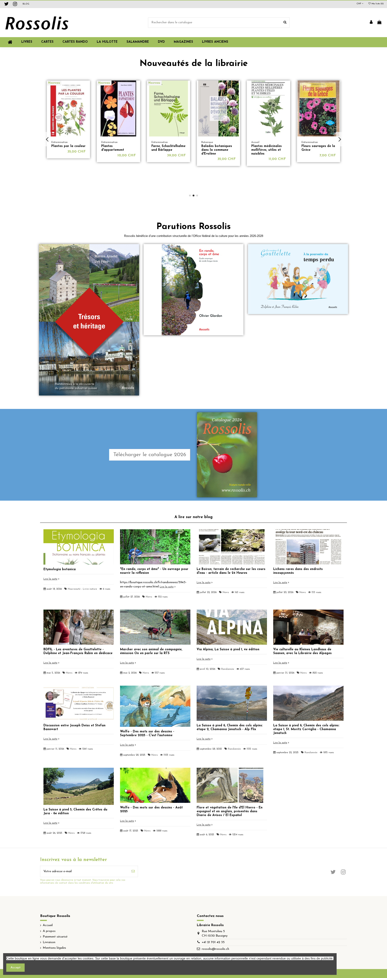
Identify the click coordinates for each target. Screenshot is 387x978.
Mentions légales (54, 948)
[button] (183, 42)
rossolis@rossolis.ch (215, 949)
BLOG (26, 4)
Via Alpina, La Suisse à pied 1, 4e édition (228, 649)
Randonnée (227, 669)
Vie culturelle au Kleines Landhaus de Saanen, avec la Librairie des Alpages (302, 651)
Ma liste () (377, 3)
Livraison (49, 942)
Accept (16, 967)
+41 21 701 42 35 (213, 942)
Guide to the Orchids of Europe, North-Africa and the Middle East (308, 163)
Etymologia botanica (59, 569)
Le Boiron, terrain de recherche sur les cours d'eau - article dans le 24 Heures (231, 571)
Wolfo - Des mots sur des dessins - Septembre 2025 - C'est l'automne (147, 733)
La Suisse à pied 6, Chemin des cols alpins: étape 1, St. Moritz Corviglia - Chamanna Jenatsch (306, 729)
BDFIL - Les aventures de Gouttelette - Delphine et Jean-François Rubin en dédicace (77, 651)
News (149, 597)
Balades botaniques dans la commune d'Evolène (116, 150)
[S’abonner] (133, 871)
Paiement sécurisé (55, 936)
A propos (49, 931)
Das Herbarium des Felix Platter (266, 148)
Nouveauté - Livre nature (82, 589)
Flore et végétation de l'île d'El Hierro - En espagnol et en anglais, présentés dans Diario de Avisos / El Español (229, 811)
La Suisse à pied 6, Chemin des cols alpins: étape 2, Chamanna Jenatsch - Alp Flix (230, 727)
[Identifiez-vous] (371, 22)
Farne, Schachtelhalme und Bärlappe (68, 148)
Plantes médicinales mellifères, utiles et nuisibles (166, 150)
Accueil (48, 925)
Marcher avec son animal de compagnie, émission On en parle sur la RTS (151, 651)
